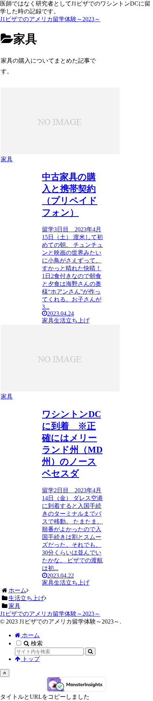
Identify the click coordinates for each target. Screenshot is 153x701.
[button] (90, 651)
